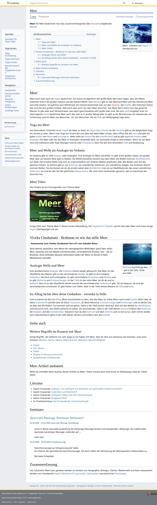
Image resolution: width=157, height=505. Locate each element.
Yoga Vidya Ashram (99, 130)
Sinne (46, 114)
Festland (95, 23)
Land (126, 111)
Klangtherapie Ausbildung (46, 357)
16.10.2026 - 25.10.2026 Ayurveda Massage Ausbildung (54, 423)
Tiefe (125, 142)
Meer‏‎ (33, 193)
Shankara (67, 271)
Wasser (33, 26)
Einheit (105, 314)
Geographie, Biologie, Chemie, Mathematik (94, 486)
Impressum (31, 502)
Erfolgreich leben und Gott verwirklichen (71, 395)
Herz (135, 133)
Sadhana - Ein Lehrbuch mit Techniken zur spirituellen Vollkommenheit (85, 388)
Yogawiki (13, 3)
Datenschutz (7, 502)
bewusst (34, 283)
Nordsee (120, 130)
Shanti (36, 345)
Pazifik (128, 104)
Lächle (134, 299)
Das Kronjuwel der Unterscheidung (70, 401)
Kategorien (34, 486)
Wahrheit (96, 168)
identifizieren (144, 305)
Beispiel (97, 101)
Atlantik (115, 104)
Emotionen (93, 277)
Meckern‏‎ (43, 340)
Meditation (67, 473)
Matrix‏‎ (51, 340)
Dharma (109, 311)
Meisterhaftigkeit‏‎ (96, 340)
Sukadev (109, 226)
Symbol (88, 136)
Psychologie (120, 473)
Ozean (57, 98)
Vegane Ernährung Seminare (47, 354)
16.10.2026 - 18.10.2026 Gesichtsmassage (48, 442)
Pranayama (87, 142)
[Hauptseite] (13, 16)
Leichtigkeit (63, 136)
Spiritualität (92, 473)
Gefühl (39, 136)
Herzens (124, 308)
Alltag (58, 299)
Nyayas (57, 155)
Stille (121, 286)
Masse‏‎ (59, 340)
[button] (57, 206)
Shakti (36, 351)
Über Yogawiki (19, 502)
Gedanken (35, 277)
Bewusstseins (81, 171)
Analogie (53, 271)
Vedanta (137, 136)
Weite (50, 136)
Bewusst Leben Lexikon (123, 486)
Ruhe (130, 286)
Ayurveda (79, 473)
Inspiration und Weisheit (63, 391)
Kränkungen (127, 302)
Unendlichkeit (106, 136)
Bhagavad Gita (58, 398)
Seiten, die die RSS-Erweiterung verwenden (57, 486)
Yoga (144, 45)
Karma (90, 311)
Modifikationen (143, 158)
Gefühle (107, 277)
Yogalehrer (98, 226)
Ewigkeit (37, 311)
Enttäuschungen (59, 280)
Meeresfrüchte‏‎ (70, 340)
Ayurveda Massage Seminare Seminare (56, 418)
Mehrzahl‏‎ (82, 340)
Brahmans (35, 171)
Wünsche (41, 280)
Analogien (35, 139)
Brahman (73, 165)
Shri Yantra (38, 348)
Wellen (81, 274)
